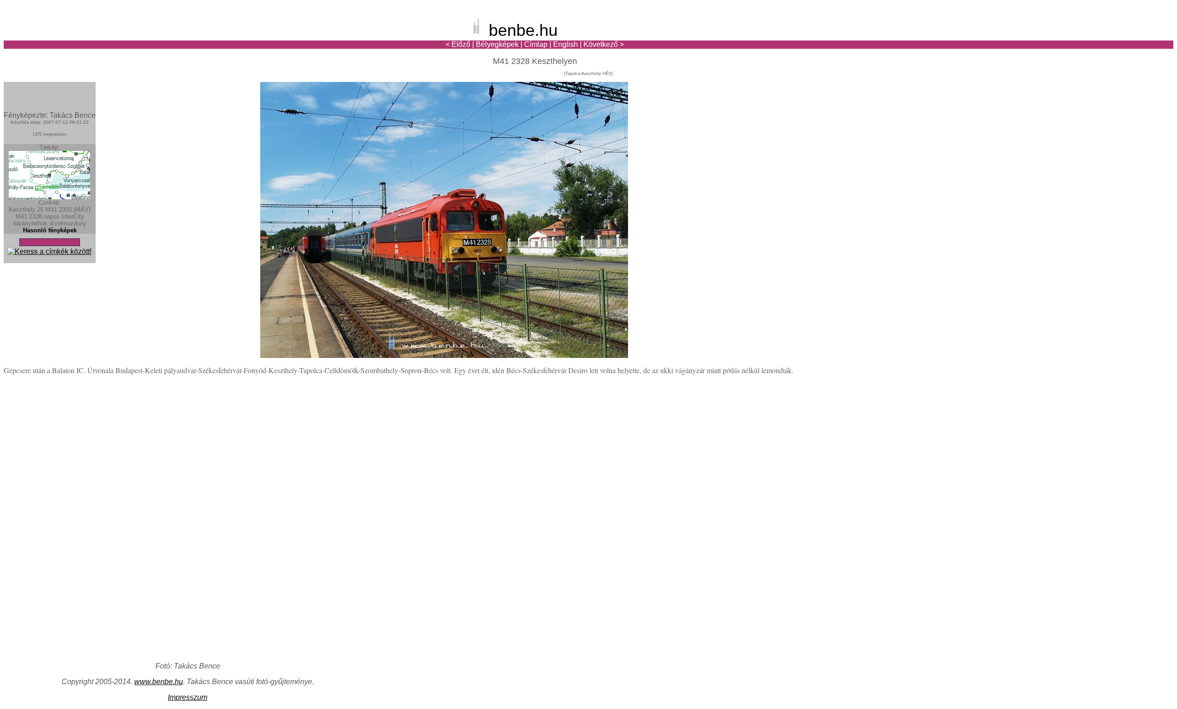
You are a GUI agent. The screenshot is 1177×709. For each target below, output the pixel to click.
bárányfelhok (30, 223)
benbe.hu (523, 30)
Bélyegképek (497, 44)
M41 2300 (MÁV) (68, 209)
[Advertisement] (1119, 38)
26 (40, 209)
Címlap (536, 44)
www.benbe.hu (158, 682)
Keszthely (22, 209)
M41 (21, 216)
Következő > (603, 44)
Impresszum (187, 697)
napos (52, 216)
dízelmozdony (67, 223)
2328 (35, 216)
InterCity (73, 216)
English (565, 44)
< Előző (458, 44)
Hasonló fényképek (50, 230)
